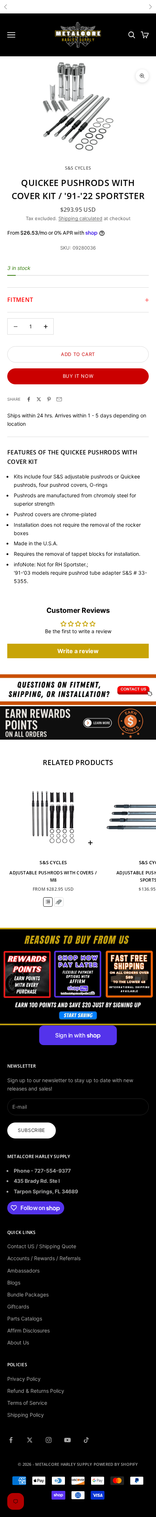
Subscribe (31, 1130)
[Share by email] (59, 399)
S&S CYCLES (78, 168)
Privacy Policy (24, 1379)
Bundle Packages (28, 1294)
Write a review (78, 651)
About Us (18, 1342)
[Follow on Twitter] (29, 1440)
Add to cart (78, 354)
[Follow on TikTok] (86, 1440)
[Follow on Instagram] (48, 1440)
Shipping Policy (25, 1415)
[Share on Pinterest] (49, 399)
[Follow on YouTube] (67, 1440)
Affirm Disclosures (28, 1330)
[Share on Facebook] (29, 399)
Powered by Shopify (116, 1464)
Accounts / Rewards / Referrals (44, 1258)
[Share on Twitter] (39, 399)
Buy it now (78, 376)
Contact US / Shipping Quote (41, 1246)
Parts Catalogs (24, 1318)
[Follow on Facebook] (11, 1440)
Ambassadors (23, 1270)
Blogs (13, 1282)
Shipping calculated (80, 218)
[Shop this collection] (78, 689)
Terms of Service (27, 1403)
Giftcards (18, 1306)
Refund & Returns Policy (35, 1391)
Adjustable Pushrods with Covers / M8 (53, 876)
